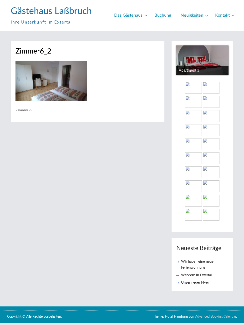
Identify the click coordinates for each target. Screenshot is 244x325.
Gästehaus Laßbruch (51, 11)
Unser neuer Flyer (195, 282)
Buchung (162, 15)
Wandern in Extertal (196, 275)
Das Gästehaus (128, 15)
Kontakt (222, 15)
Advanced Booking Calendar (215, 316)
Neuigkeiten (192, 15)
